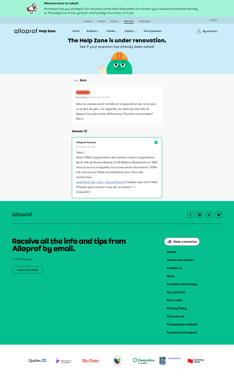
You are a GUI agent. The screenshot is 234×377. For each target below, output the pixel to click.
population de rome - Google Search (100, 182)
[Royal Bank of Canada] (170, 361)
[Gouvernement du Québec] (37, 360)
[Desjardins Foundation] (143, 360)
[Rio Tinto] (90, 361)
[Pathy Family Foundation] (64, 360)
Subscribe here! (27, 270)
